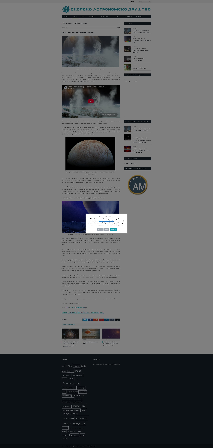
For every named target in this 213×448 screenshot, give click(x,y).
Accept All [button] (113, 229)
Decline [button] (106, 229)
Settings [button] (100, 229)
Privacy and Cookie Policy (106, 221)
